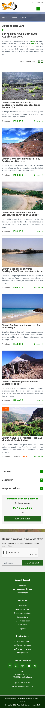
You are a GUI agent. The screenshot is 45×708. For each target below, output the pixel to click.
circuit (33, 44)
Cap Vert (14, 18)
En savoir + (38, 121)
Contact (22, 701)
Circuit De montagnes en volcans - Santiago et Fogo (21, 382)
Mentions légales (10, 699)
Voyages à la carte (22, 609)
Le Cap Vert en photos (22, 649)
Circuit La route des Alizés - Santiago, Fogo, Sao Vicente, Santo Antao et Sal (21, 105)
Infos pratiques (22, 653)
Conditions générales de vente (28, 699)
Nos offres (22, 605)
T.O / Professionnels (22, 621)
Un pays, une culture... (22, 641)
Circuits (23, 18)
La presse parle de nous (22, 589)
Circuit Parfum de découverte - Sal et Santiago (21, 326)
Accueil (4, 18)
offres (32, 41)
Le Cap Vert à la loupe (22, 645)
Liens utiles (22, 625)
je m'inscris (32, 563)
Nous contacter (22, 519)
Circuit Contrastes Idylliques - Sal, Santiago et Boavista (21, 159)
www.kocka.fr (36, 705)
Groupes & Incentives (22, 613)
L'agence (22, 585)
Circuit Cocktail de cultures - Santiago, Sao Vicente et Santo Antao (22, 270)
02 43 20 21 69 (38, 2)
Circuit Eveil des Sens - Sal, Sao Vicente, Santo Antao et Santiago (20, 213)
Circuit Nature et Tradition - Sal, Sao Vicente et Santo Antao (22, 439)
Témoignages (22, 593)
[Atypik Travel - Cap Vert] (9, 8)
